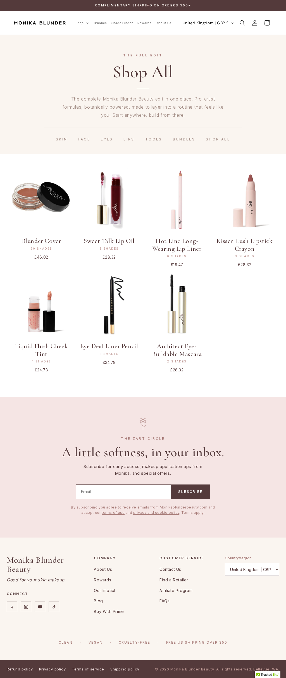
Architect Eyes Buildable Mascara (177, 350)
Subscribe (190, 492)
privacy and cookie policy (156, 512)
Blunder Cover (41, 241)
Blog (98, 600)
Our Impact (104, 590)
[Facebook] (12, 606)
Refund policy (20, 669)
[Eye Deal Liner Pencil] (109, 305)
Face (84, 139)
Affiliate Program (175, 590)
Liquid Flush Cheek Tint (41, 350)
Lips (128, 139)
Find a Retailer (173, 579)
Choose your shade (41, 224)
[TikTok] (54, 606)
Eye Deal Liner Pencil (109, 346)
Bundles (184, 139)
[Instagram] (26, 606)
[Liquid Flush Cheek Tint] (41, 305)
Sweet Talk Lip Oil (109, 241)
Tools (153, 139)
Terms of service (88, 669)
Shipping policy (124, 669)
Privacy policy (52, 669)
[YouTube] (40, 606)
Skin (61, 139)
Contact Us (170, 569)
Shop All (218, 139)
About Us (103, 569)
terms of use (113, 512)
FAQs (164, 600)
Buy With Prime (109, 611)
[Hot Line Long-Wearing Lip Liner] (177, 199)
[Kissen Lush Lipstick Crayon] (245, 199)
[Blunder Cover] (41, 199)
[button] (82, 23)
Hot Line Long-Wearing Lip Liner (176, 245)
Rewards (102, 579)
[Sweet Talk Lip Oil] (109, 199)
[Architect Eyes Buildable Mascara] (177, 305)
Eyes (107, 139)
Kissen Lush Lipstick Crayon (244, 245)
